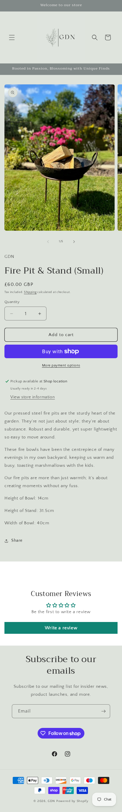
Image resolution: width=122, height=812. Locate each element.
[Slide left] (47, 241)
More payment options (61, 365)
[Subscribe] (103, 711)
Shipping (30, 292)
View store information (32, 397)
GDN (52, 801)
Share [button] (17, 540)
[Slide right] (74, 241)
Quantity (12, 302)
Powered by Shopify (72, 801)
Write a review (61, 628)
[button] (11, 37)
